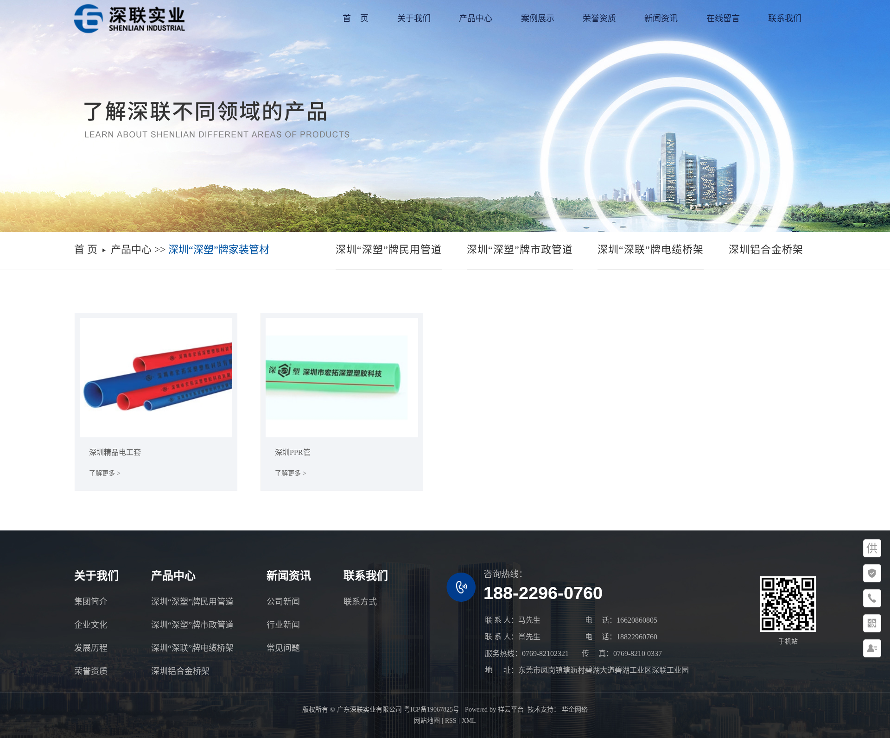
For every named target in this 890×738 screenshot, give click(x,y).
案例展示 (537, 18)
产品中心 (475, 18)
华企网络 (574, 709)
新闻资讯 (661, 18)
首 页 (356, 18)
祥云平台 (511, 709)
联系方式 (360, 601)
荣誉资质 (599, 18)
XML (469, 720)
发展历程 (91, 648)
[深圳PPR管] (342, 377)
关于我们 (414, 18)
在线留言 (723, 18)
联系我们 (784, 18)
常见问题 (283, 648)
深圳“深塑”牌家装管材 (218, 249)
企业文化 (91, 625)
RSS (451, 720)
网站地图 (427, 720)
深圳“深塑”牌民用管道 (389, 249)
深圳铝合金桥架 (766, 249)
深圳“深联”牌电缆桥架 (651, 249)
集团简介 (91, 601)
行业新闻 (283, 625)
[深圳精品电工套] (156, 377)
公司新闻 (283, 601)
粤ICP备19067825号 (431, 709)
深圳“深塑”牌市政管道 (520, 249)
